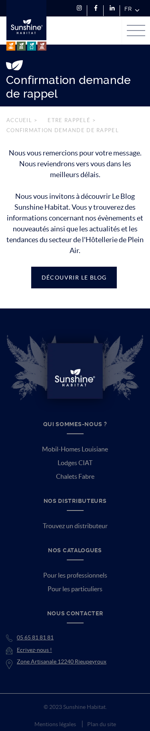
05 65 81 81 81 (35, 637)
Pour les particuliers (75, 588)
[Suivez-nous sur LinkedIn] (112, 8)
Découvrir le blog (74, 277)
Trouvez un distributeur (75, 525)
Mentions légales (55, 724)
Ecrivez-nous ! (34, 650)
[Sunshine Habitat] (26, 25)
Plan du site (101, 724)
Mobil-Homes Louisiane (75, 449)
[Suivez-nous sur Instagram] (79, 8)
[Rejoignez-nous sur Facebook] (96, 8)
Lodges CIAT (75, 462)
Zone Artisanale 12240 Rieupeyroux (61, 661)
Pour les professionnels (75, 575)
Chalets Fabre (75, 476)
